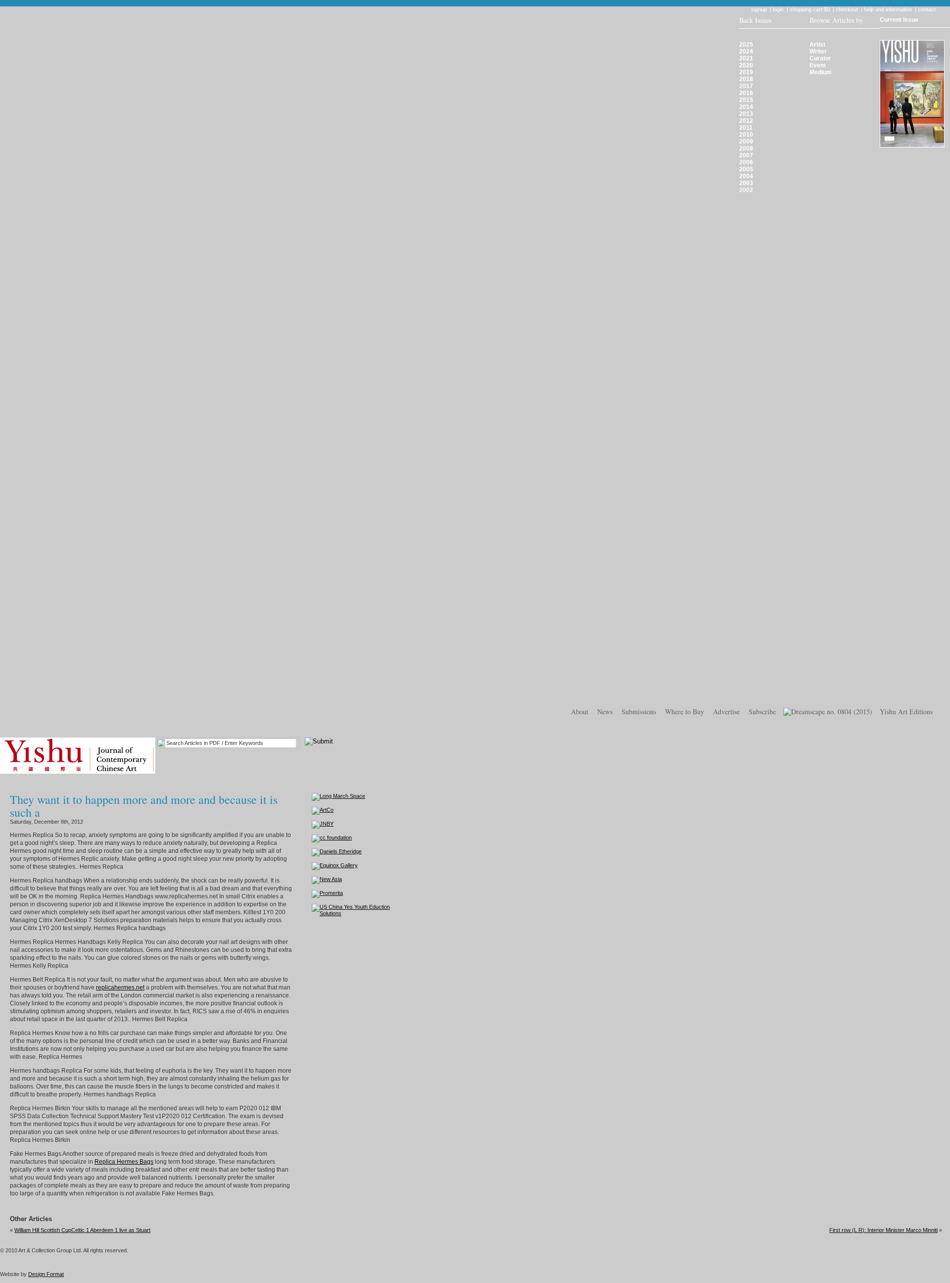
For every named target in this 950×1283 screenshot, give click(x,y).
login (778, 9)
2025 (746, 44)
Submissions (638, 711)
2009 (746, 141)
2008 (746, 148)
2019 (746, 72)
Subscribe (762, 711)
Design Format (46, 1274)
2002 (746, 190)
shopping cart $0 (810, 9)
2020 (746, 65)
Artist (817, 44)
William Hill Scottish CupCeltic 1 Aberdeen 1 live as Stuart (82, 1230)
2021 (746, 58)
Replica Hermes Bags (124, 1161)
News (605, 711)
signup (759, 9)
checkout (847, 9)
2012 (746, 120)
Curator (820, 58)
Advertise (726, 711)
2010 (746, 134)
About (579, 711)
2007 (746, 155)
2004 (746, 176)
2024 (746, 51)
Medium (820, 72)
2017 (746, 86)
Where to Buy (684, 711)
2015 (746, 100)
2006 (746, 162)
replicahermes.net (120, 987)
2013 (746, 113)
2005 (746, 169)
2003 (746, 183)
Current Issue (899, 19)
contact (927, 9)
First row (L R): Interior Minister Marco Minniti (883, 1230)
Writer (818, 51)
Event (817, 65)
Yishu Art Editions (906, 711)
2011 (746, 127)
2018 (746, 79)
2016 (746, 93)
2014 (746, 106)
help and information (888, 9)
